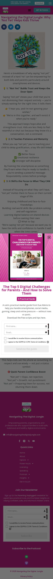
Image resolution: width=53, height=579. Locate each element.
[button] (49, 237)
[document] (26, 289)
